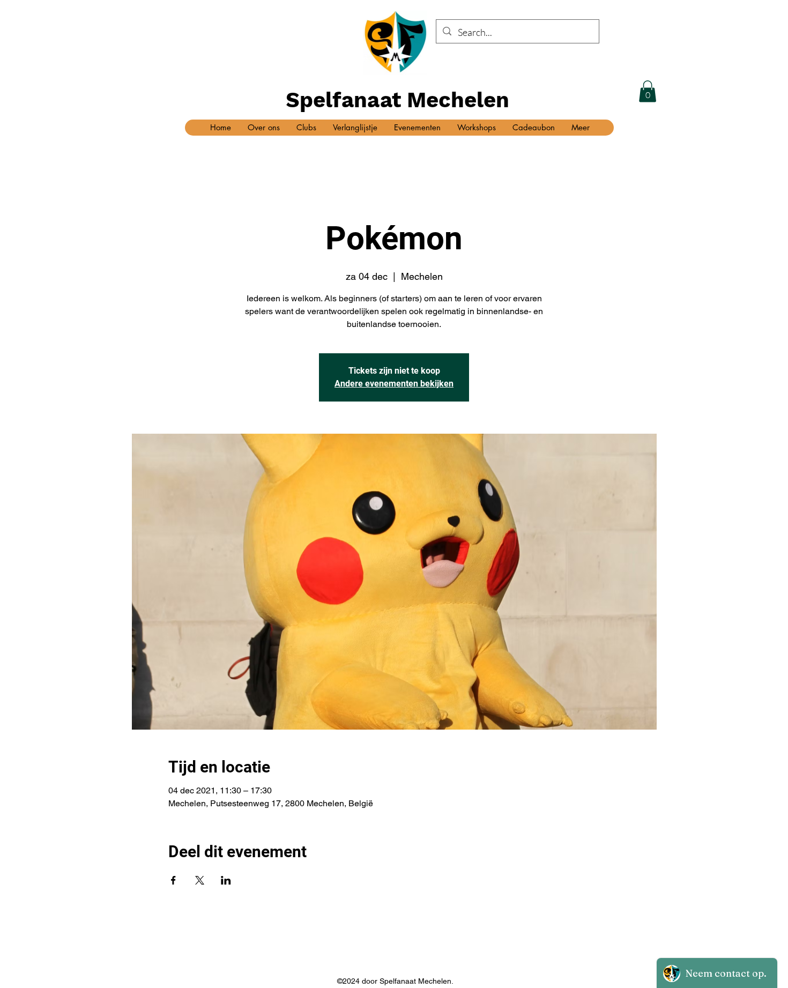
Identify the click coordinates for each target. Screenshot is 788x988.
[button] (647, 91)
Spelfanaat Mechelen (397, 100)
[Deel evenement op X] (200, 880)
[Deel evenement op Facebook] (173, 880)
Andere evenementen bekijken (394, 383)
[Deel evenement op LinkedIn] (226, 880)
